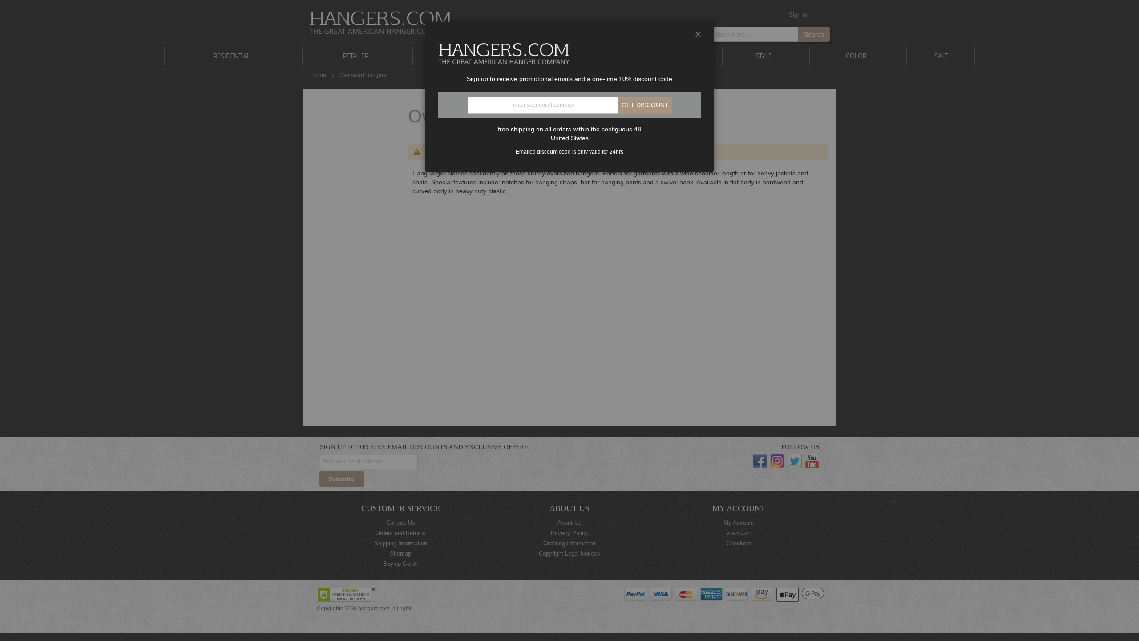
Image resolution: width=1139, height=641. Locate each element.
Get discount (645, 105)
